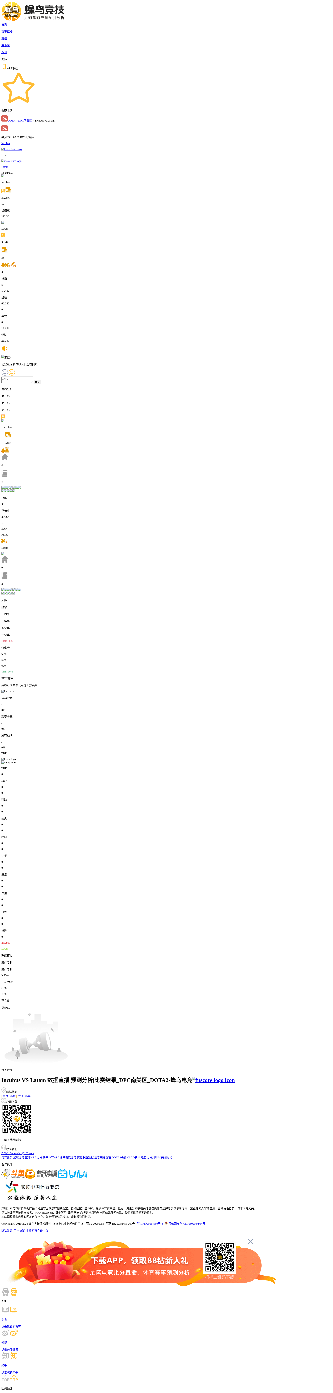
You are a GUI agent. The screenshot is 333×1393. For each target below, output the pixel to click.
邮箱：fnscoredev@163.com (17, 1153)
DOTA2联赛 (119, 1157)
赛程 (4, 38)
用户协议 (19, 1230)
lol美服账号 (165, 1157)
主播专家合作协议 (37, 1230)
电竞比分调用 (149, 1157)
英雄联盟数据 (85, 1157)
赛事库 (5, 45)
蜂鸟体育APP (51, 1157)
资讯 (4, 52)
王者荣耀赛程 (103, 1157)
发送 (37, 382)
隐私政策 (6, 1230)
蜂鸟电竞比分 (68, 1157)
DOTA (11, 120)
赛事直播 (6, 31)
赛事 (27, 1096)
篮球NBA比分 (34, 1157)
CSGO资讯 (134, 1157)
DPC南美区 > (26, 120)
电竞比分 (7, 1157)
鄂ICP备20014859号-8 (150, 1223)
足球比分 (19, 1157)
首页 (4, 24)
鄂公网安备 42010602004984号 (186, 1223)
